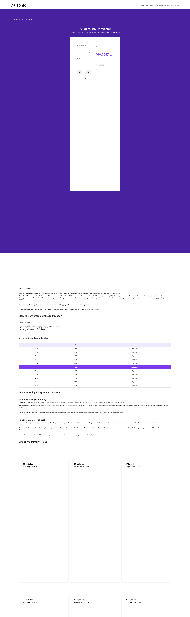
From (78, 58)
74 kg (36, 356)
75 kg (36, 360)
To (87, 58)
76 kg (36, 363)
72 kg (36, 348)
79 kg (36, 374)
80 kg (36, 378)
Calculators (162, 5)
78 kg (36, 371)
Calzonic (18, 5)
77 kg (36, 367)
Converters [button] (144, 5)
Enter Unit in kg (81, 45)
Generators (170, 5)
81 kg (36, 382)
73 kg (36, 352)
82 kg (36, 385)
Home (13, 19)
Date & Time (154, 5)
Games (177, 5)
